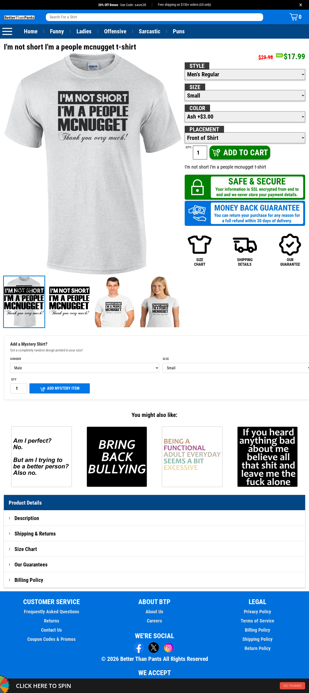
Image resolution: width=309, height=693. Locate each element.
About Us (154, 611)
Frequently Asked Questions (51, 611)
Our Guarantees (31, 564)
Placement (204, 129)
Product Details (25, 503)
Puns (179, 31)
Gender (15, 359)
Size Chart (25, 549)
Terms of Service (257, 621)
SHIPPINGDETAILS (245, 261)
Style (197, 66)
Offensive (115, 31)
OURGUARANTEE (290, 261)
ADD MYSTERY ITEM (63, 388)
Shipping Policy (257, 639)
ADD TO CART (245, 152)
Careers (154, 621)
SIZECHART (199, 261)
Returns (51, 621)
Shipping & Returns (35, 533)
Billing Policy (28, 580)
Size (195, 87)
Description (26, 518)
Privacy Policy (257, 611)
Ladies (84, 31)
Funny (57, 31)
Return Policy (258, 648)
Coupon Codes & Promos (51, 639)
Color (197, 108)
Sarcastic (149, 31)
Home (30, 31)
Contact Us (51, 630)
